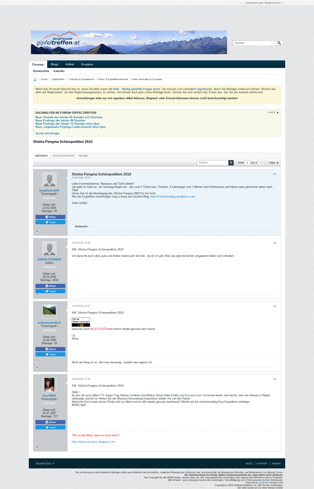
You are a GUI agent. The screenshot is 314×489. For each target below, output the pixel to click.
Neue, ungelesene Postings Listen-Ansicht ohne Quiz (70, 127)
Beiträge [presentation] (41, 155)
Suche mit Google (47, 133)
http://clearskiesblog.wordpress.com (173, 196)
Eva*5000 (49, 395)
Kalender (59, 71)
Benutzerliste (41, 71)
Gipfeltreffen (58, 79)
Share (52, 217)
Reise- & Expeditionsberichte (113, 79)
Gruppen (87, 64)
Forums (38, 64)
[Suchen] (279, 43)
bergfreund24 (49, 190)
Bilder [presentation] (83, 155)
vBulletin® (264, 482)
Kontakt (262, 463)
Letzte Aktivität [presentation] (63, 155)
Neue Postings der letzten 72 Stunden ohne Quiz (67, 123)
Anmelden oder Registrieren (262, 2)
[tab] (41, 156)
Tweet (51, 222)
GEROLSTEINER (49, 259)
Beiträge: (47, 211)
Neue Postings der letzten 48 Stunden (60, 120)
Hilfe (249, 463)
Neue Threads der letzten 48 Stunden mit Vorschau (69, 117)
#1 (274, 174)
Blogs (54, 64)
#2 (274, 243)
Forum (44, 79)
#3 (274, 306)
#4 (274, 379)
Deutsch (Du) (44, 463)
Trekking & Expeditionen (81, 79)
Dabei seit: (49, 204)
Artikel (70, 64)
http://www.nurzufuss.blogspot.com (93, 441)
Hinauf (276, 463)
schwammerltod (49, 322)
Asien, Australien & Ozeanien (147, 79)
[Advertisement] (93, 15)
